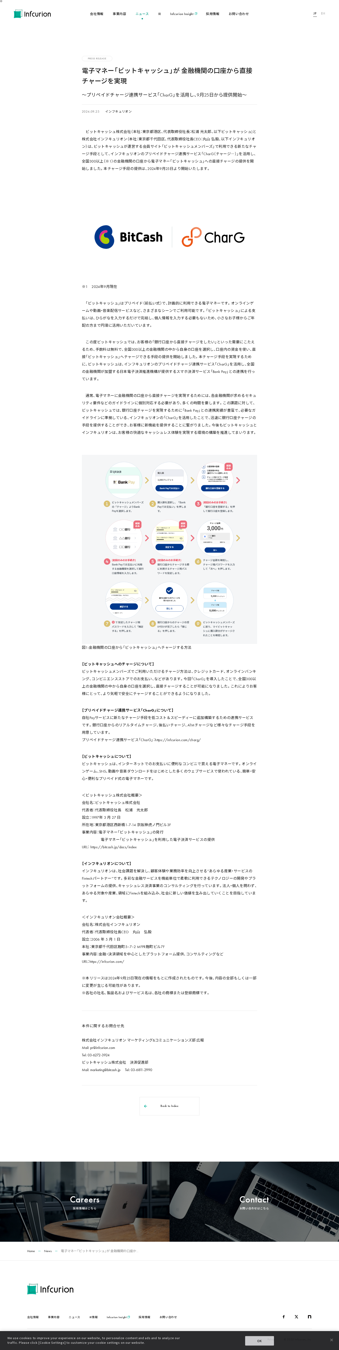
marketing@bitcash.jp (105, 1070)
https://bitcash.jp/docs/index (113, 847)
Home (31, 1251)
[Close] (332, 1340)
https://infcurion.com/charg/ (178, 740)
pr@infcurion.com (102, 1047)
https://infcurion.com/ (106, 961)
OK (259, 1341)
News (48, 1251)
